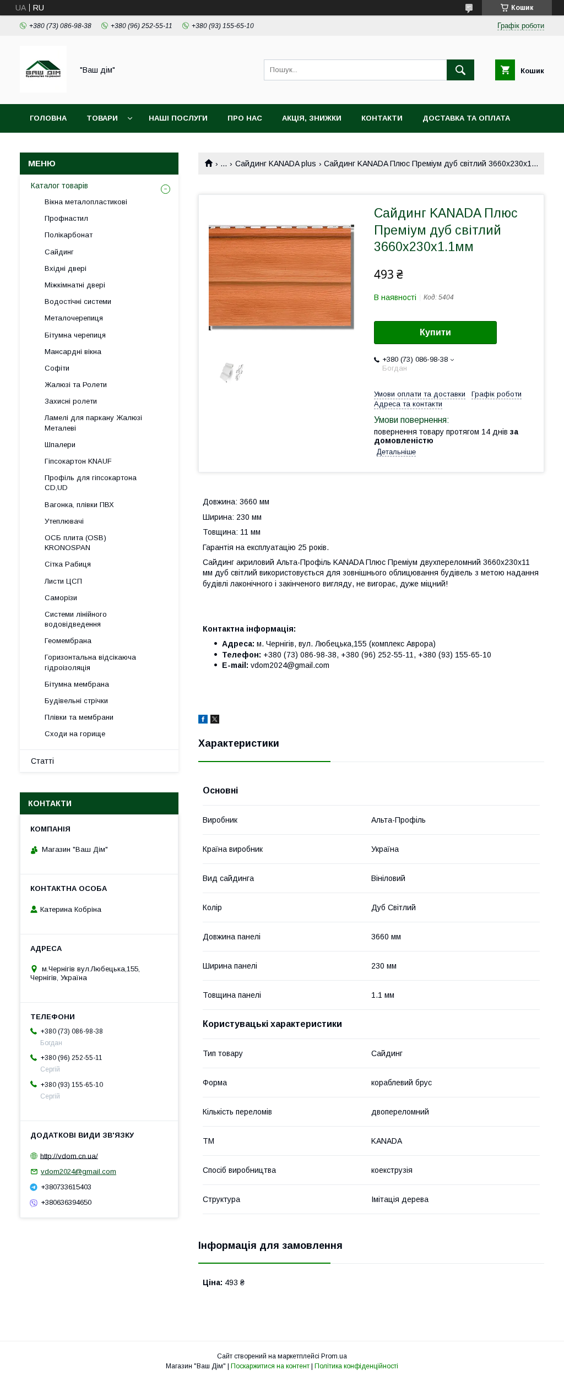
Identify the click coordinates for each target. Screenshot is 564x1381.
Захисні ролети (71, 401)
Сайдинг (59, 252)
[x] (214, 720)
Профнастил (66, 218)
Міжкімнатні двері (75, 285)
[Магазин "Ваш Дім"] (43, 89)
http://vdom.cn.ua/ (69, 1155)
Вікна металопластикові (86, 202)
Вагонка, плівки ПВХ (79, 505)
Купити (435, 332)
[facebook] (203, 720)
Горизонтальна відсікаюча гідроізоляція (90, 662)
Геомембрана (68, 641)
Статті (42, 761)
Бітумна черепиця (75, 335)
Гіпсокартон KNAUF (78, 461)
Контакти (382, 118)
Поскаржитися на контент (270, 1366)
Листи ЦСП (63, 581)
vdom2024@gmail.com (78, 1171)
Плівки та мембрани (79, 717)
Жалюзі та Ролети (76, 384)
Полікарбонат (69, 235)
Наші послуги (178, 118)
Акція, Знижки (311, 118)
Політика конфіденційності (356, 1366)
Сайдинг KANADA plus (275, 163)
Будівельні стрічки (76, 701)
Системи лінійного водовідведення (76, 619)
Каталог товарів (59, 185)
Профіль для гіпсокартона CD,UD (91, 483)
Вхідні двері (65, 268)
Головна (48, 118)
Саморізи (61, 598)
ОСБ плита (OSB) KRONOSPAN (75, 543)
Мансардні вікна (73, 351)
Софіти (57, 368)
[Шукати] (460, 69)
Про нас (244, 118)
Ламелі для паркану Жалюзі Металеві (93, 423)
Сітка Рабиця (68, 564)
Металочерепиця (74, 318)
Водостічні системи (78, 301)
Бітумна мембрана (77, 684)
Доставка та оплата (466, 118)
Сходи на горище (75, 734)
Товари (102, 118)
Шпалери (60, 445)
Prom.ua (334, 1356)
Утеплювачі (64, 521)
